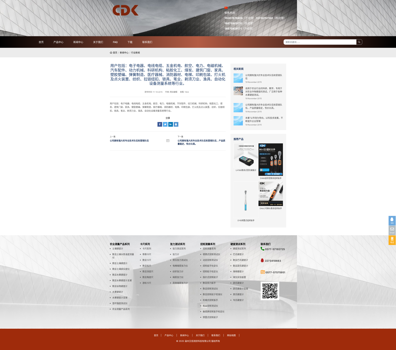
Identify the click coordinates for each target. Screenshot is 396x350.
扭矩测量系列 (209, 248)
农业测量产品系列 (121, 309)
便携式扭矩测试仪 (211, 254)
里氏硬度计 (238, 294)
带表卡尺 (146, 254)
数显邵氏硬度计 (240, 265)
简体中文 (233, 7)
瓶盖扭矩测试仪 (210, 305)
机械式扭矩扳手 (210, 300)
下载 (129, 42)
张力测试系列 (179, 248)
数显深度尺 (147, 271)
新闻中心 (78, 42)
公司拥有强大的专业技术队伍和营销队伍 (129, 140)
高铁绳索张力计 (180, 282)
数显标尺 (146, 265)
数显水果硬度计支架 (122, 280)
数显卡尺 (146, 260)
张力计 (176, 254)
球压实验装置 (239, 277)
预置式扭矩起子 (210, 317)
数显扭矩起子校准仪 (212, 294)
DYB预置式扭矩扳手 (246, 220)
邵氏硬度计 (238, 282)
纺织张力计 (178, 271)
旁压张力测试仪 (180, 260)
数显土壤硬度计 (119, 263)
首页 (41, 42)
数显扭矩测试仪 (210, 288)
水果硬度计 (117, 291)
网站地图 (231, 335)
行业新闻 (135, 52)
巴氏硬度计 (238, 254)
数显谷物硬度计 (119, 286)
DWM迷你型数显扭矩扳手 (271, 178)
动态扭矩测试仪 (210, 260)
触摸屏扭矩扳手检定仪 (213, 311)
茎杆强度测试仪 (119, 303)
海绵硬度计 (238, 271)
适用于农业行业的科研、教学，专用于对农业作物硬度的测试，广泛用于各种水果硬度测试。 (263, 91)
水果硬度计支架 (119, 297)
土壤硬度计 (117, 248)
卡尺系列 (146, 248)
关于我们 (98, 42)
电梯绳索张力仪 (180, 265)
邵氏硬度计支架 (240, 288)
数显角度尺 (147, 277)
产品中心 (58, 42)
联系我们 (147, 42)
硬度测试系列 (239, 248)
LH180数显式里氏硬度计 (246, 170)
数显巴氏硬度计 (240, 260)
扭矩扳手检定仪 (210, 265)
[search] (359, 42)
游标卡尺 (146, 282)
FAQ (115, 42)
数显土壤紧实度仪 (121, 269)
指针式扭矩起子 (210, 277)
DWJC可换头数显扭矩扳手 (271, 208)
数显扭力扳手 (209, 282)
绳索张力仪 (178, 277)
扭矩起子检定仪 (210, 271)
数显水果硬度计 (119, 274)
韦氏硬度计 (238, 300)
